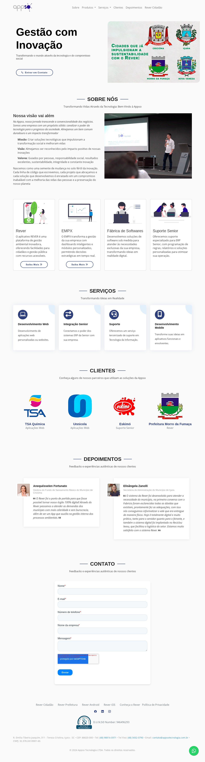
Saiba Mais (33, 264)
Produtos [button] (88, 7)
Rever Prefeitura (68, 704)
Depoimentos (134, 7)
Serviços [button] (103, 7)
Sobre (75, 7)
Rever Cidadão (153, 7)
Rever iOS (109, 704)
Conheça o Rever (130, 704)
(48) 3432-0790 (135, 737)
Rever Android (90, 704)
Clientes (118, 7)
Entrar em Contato (36, 72)
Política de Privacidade (155, 704)
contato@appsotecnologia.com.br (170, 737)
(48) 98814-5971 (107, 737)
